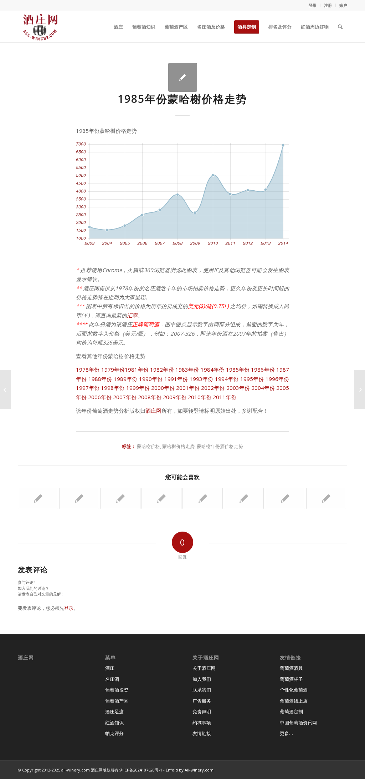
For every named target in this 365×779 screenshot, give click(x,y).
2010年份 (199, 397)
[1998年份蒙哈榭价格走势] (326, 498)
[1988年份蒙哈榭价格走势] (244, 498)
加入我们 (201, 679)
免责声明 (201, 711)
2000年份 (163, 387)
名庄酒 (112, 679)
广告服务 (201, 701)
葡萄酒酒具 (291, 668)
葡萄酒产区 (116, 701)
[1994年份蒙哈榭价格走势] (162, 498)
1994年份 (227, 378)
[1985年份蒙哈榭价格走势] (182, 77)
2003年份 (238, 387)
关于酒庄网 (204, 668)
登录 (313, 5)
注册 (328, 5)
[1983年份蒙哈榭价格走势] (38, 498)
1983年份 (187, 369)
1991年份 (176, 378)
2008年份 (149, 397)
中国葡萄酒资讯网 (298, 722)
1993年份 (202, 378)
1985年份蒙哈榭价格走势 (182, 98)
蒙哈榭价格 (148, 446)
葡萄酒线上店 (294, 701)
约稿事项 (201, 722)
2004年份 (263, 387)
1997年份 (87, 387)
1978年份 (88, 369)
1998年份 (112, 387)
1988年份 (100, 378)
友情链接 (201, 733)
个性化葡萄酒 (294, 690)
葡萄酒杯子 (291, 679)
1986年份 (263, 369)
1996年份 (277, 378)
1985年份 (238, 369)
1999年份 (138, 387)
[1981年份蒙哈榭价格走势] (285, 498)
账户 (343, 5)
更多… (286, 733)
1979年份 (113, 369)
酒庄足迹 (114, 711)
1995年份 (252, 378)
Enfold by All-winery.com (190, 770)
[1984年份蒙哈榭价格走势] (120, 498)
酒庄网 (153, 410)
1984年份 (213, 369)
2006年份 (100, 397)
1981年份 (137, 369)
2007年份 (125, 397)
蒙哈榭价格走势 (178, 446)
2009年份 (174, 397)
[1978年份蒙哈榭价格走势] (202, 498)
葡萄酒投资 (116, 690)
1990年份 (151, 378)
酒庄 (109, 668)
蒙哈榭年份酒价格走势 (220, 446)
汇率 (132, 315)
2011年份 (224, 397)
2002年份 (213, 387)
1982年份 (162, 369)
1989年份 (126, 378)
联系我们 (201, 690)
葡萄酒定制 (291, 711)
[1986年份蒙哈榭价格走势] (5, 389)
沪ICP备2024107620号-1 (140, 770)
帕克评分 (114, 733)
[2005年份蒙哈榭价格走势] (79, 498)
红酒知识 (114, 722)
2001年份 (188, 387)
